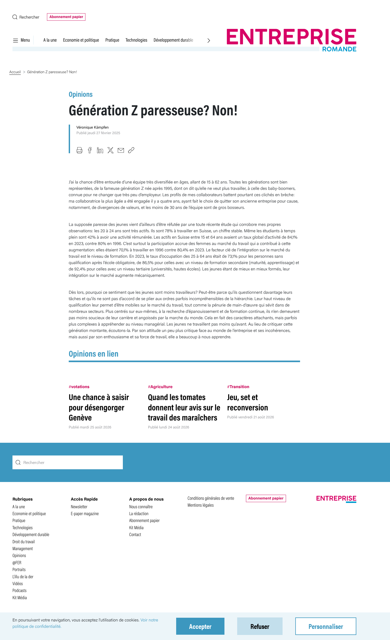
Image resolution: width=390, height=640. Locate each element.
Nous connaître (141, 506)
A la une (50, 39)
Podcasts (19, 590)
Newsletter (79, 506)
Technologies (136, 39)
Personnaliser (326, 626)
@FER (16, 562)
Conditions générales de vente (211, 498)
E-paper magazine (85, 513)
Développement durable (173, 39)
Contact (135, 534)
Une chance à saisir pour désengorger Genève (99, 407)
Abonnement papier (66, 16)
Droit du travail (23, 541)
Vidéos (17, 583)
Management (22, 548)
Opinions (81, 94)
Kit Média (19, 597)
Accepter (200, 626)
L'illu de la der (22, 576)
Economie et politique (81, 39)
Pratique (112, 39)
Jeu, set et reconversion (247, 402)
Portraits (18, 569)
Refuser (259, 626)
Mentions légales (201, 505)
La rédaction (139, 513)
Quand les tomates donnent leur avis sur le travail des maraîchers (184, 407)
